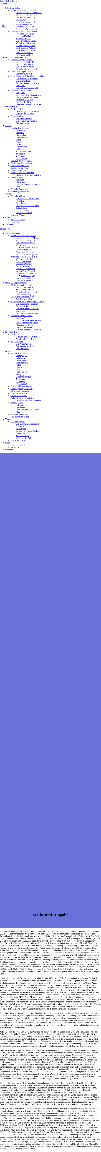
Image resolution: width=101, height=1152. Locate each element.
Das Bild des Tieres (24, 102)
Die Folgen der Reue (29, 22)
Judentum (20, 180)
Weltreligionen (17, 177)
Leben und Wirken (23, 36)
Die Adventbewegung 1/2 (26, 67)
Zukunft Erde (21, 208)
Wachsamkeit (21, 158)
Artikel (8, 125)
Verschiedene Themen (20, 128)
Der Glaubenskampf (24, 53)
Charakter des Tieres (24, 100)
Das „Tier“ (20, 93)
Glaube (19, 142)
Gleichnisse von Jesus (20, 165)
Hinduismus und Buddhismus (28, 184)
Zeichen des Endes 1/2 (25, 62)
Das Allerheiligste (23, 81)
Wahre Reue (21, 20)
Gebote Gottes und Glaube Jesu (29, 104)
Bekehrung (20, 133)
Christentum (21, 182)
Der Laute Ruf (11, 107)
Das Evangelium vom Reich (27, 198)
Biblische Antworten (19, 189)
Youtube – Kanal (18, 220)
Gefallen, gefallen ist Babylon (28, 111)
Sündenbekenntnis (23, 151)
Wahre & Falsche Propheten (22, 172)
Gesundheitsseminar (19, 170)
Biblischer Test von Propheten (28, 175)
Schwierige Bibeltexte (20, 191)
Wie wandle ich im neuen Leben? (24, 31)
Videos (8, 194)
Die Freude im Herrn (24, 55)
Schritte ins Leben (12, 8)
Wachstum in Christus (25, 34)
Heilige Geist (21, 147)
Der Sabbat (20, 85)
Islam (18, 187)
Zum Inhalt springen (8, 1)
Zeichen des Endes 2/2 (25, 64)
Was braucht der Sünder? (26, 15)
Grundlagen (21, 203)
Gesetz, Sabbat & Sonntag (21, 161)
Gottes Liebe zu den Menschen (29, 13)
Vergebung (20, 156)
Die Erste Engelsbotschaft (21, 60)
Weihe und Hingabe (24, 250)
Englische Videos (18, 215)
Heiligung (20, 149)
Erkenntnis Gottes (23, 38)
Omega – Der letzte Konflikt (27, 205)
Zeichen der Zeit (22, 210)
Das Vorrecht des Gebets (26, 41)
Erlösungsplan (22, 137)
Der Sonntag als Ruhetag (26, 121)
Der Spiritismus (22, 123)
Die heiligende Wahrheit (26, 48)
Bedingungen (21, 130)
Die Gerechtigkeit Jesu (25, 114)
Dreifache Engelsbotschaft (16, 57)
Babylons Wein (17, 116)
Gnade (18, 144)
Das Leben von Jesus (19, 168)
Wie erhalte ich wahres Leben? (23, 10)
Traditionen (20, 154)
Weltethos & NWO (24, 212)
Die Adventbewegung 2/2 (26, 69)
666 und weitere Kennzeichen (28, 95)
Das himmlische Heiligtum (27, 78)
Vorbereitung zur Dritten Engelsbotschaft (27, 76)
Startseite (9, 224)
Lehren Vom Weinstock (25, 45)
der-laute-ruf (5, 3)
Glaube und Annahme (25, 252)
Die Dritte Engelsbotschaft (21, 90)
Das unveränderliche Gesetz (27, 83)
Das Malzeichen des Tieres (27, 97)
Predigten (20, 201)
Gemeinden (15, 222)
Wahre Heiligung (28, 50)
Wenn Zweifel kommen (25, 43)
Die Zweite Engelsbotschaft (22, 71)
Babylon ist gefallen (24, 74)
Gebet (18, 140)
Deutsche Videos (18, 196)
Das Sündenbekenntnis (25, 17)
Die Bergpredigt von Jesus (21, 163)
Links (7, 217)
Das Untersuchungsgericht (27, 88)
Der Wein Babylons (24, 118)
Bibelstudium (21, 135)
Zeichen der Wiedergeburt (26, 254)
